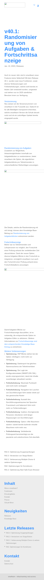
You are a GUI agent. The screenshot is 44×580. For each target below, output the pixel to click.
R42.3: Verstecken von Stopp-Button (18, 456)
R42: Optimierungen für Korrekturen (18, 466)
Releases (20, 66)
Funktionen (8, 491)
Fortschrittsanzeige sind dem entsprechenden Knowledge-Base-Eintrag (20, 344)
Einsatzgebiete (9, 494)
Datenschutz (8, 564)
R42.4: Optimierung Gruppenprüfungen (19, 452)
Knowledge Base (10, 519)
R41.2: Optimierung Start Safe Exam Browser (21, 470)
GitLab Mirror (9, 503)
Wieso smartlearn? (11, 488)
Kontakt (7, 497)
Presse (6, 500)
